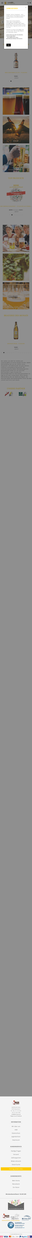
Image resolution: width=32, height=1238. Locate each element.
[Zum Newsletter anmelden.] (16, 1209)
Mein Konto (16, 1180)
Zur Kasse (16, 1187)
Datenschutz (16, 1133)
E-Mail (19, 29)
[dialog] (16, 618)
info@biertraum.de (16, 1114)
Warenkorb (16, 1184)
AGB (16, 1130)
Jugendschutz (16, 1136)
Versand (16, 1154)
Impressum (16, 1140)
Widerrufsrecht (16, 1161)
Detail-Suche (16, 1164)
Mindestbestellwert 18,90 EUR (16, 1194)
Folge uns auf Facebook (16, 1116)
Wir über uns (16, 1126)
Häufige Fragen (16, 1151)
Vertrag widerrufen (16, 1169)
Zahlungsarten (16, 1158)
